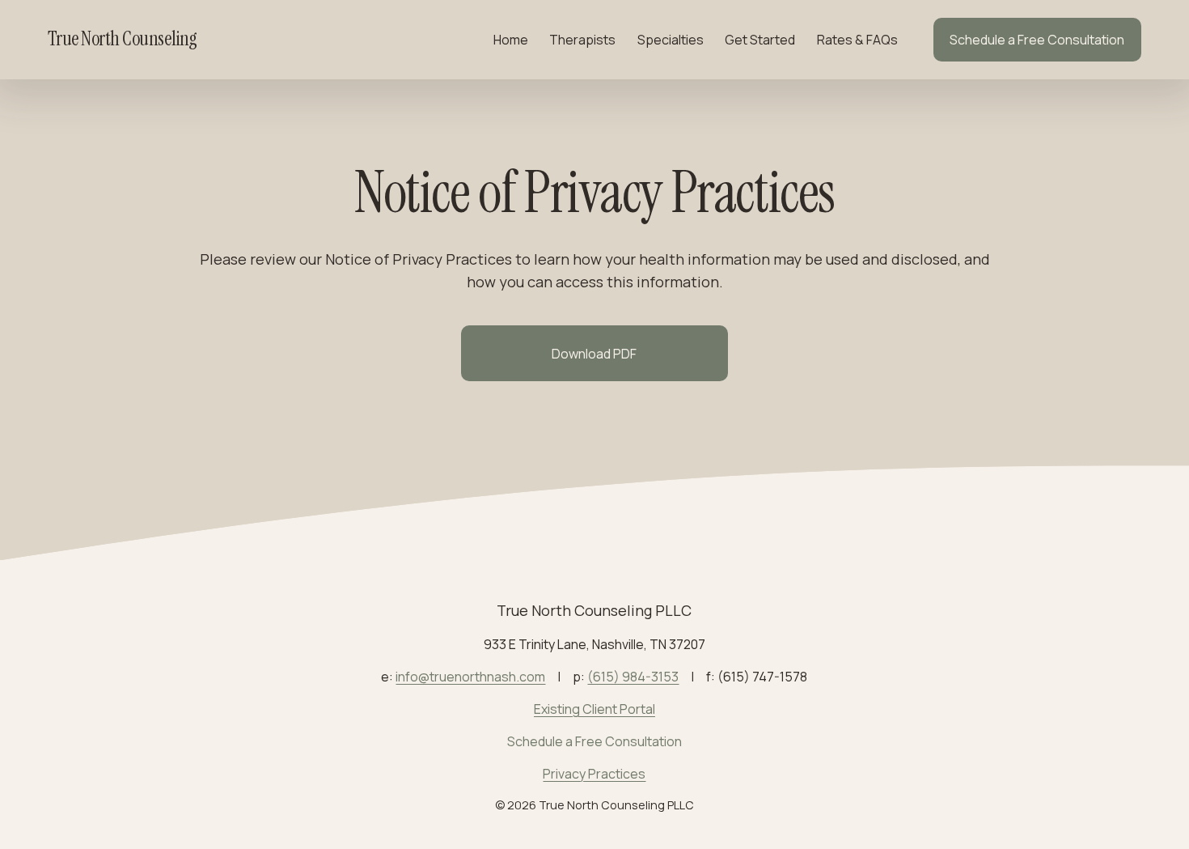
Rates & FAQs (857, 40)
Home (510, 40)
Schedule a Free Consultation (1037, 40)
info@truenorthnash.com (470, 677)
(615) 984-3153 (633, 677)
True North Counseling (122, 39)
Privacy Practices (594, 774)
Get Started (760, 40)
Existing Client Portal (594, 709)
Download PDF (594, 354)
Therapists (582, 40)
